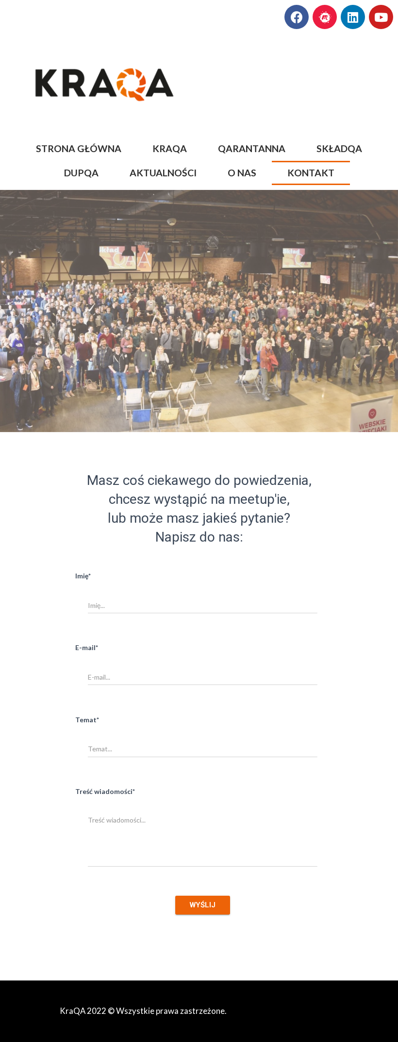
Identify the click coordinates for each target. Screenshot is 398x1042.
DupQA (81, 172)
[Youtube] (381, 17)
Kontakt (310, 172)
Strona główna (78, 148)
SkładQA (339, 148)
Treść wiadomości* (105, 791)
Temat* (87, 719)
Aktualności (163, 172)
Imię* (83, 576)
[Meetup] (325, 17)
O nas (242, 172)
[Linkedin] (353, 17)
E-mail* (86, 647)
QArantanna (251, 148)
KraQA (169, 148)
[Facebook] (296, 17)
